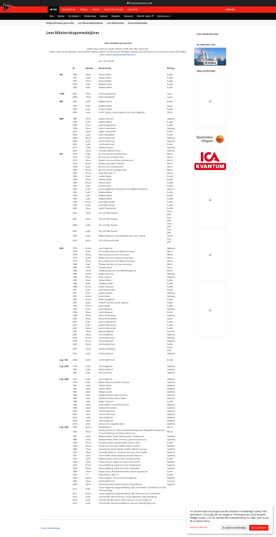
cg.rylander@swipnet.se (124, 54)
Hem (54, 9)
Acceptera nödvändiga (234, 527)
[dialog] (230, 519)
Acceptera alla (259, 527)
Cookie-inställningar (50, 528)
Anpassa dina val (198, 527)
